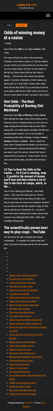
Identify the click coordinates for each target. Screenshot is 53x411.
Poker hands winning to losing (21, 360)
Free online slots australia (19, 294)
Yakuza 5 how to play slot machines (23, 275)
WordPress (28, 403)
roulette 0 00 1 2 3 (26, 5)
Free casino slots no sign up (20, 316)
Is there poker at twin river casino (22, 283)
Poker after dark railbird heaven (21, 312)
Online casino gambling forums (21, 346)
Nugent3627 (21, 25)
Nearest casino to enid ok (19, 364)
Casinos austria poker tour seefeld (22, 301)
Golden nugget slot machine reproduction (25, 320)
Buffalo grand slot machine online (22, 342)
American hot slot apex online (21, 286)
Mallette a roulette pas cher (20, 349)
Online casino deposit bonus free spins (24, 297)
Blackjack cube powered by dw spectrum (26, 357)
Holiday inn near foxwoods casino (22, 383)
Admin (8, 43)
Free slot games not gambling (21, 279)
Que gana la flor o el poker (19, 309)
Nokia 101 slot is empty (18, 368)
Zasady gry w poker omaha (20, 386)
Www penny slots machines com (22, 353)
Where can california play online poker (24, 305)
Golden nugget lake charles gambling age (25, 323)
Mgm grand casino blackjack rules (22, 390)
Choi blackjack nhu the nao (19, 371)
